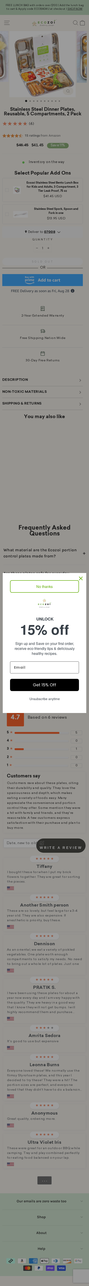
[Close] (80, 578)
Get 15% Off (44, 685)
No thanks (44, 586)
